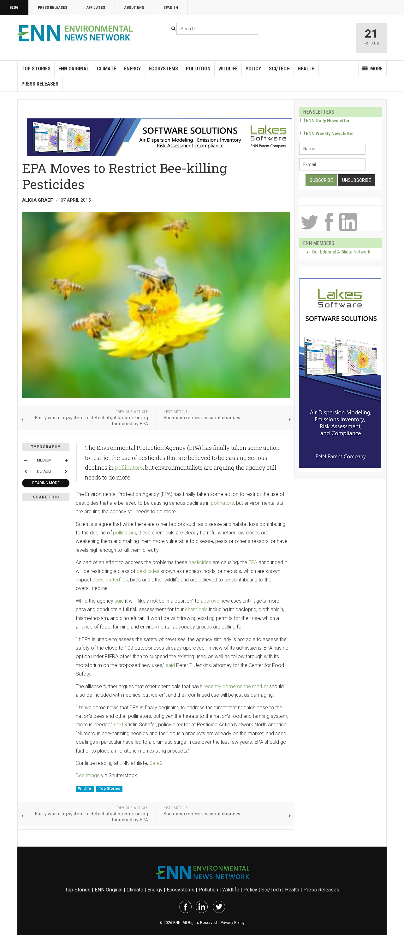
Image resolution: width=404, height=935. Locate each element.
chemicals (196, 609)
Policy (253, 69)
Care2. (156, 763)
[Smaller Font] (25, 460)
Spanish (170, 7)
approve (210, 601)
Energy (132, 69)
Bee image (88, 775)
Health (306, 69)
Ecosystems (163, 69)
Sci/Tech (279, 69)
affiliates (95, 7)
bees (98, 580)
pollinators (129, 467)
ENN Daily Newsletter (328, 120)
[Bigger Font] (65, 460)
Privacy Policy (233, 922)
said (119, 601)
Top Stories (35, 69)
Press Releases (52, 7)
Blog (14, 7)
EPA (252, 562)
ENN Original (73, 69)
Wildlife (228, 69)
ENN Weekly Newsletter (330, 133)
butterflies (117, 580)
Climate (106, 69)
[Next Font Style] (65, 471)
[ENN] (76, 33)
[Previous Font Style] (25, 471)
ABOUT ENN (134, 7)
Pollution (198, 69)
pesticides (199, 562)
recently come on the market (236, 686)
